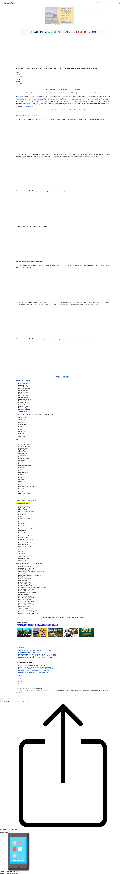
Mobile (62, 109)
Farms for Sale (26, 2)
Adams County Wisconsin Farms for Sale (63, 89)
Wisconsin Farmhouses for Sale (26, 116)
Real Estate (36, 109)
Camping (81, 109)
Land (43, 109)
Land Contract (70, 109)
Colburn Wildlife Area (43, 100)
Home (19, 2)
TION (68, 377)
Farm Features (36, 2)
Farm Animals (47, 2)
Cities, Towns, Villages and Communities (29, 414)
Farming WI (9, 3)
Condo (45, 109)
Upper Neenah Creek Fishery (58, 100)
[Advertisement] (63, 47)
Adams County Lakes (22, 440)
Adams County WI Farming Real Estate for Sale (63, 617)
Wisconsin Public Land (34, 563)
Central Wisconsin (37, 96)
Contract (20, 683)
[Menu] (119, 3)
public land (28, 100)
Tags (19, 678)
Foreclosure (76, 109)
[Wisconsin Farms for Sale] (32, 17)
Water (54, 109)
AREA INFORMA (61, 377)
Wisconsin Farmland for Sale (25, 262)
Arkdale (76, 98)
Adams (65, 98)
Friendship (87, 98)
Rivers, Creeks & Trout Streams (26, 500)
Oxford (97, 98)
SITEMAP (20, 681)
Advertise (20, 680)
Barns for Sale (62, 93)
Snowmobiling (89, 109)
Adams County (21, 563)
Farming (65, 109)
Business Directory (58, 2)
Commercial (50, 109)
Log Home (58, 109)
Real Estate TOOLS (68, 2)
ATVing (85, 109)
